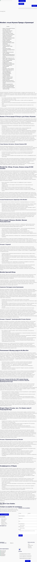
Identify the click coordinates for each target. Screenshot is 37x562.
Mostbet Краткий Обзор (7, 41)
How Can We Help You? (21, 523)
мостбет (13, 141)
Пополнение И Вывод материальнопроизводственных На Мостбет (9, 49)
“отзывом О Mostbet (6, 75)
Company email (20, 518)
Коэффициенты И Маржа (7, 62)
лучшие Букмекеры (6, 74)
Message (19, 529)
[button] (22, 1)
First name (19, 513)
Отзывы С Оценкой (6, 40)
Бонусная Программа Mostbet (8, 86)
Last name (29, 513)
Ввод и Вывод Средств (7, 73)
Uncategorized (2, 11)
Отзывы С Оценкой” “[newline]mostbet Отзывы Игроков (7, 46)
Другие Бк (4, 67)
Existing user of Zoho (21, 526)
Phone (19, 521)
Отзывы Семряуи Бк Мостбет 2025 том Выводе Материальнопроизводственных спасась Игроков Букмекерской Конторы (9, 54)
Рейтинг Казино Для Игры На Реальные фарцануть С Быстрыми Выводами (8, 71)
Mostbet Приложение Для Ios (8, 80)
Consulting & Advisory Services (25, 553)
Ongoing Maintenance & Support (25, 558)
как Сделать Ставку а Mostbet (8, 68)
